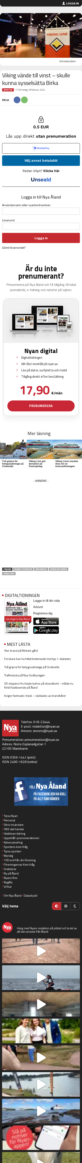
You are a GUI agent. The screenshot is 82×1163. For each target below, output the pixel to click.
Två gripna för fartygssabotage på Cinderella (13, 463)
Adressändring (13, 842)
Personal (9, 820)
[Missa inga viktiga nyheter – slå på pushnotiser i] (41, 1137)
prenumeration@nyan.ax (42, 739)
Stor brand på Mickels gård (21, 650)
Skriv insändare (14, 824)
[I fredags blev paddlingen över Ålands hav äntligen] (41, 977)
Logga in (72, 3)
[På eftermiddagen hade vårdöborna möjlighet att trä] (41, 1031)
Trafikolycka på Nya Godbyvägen (24, 675)
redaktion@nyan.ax (46, 726)
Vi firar (8, 886)
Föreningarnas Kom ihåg (19, 864)
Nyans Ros (10, 878)
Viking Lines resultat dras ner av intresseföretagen (66, 463)
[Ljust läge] (65, 906)
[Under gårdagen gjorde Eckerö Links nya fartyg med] (41, 1111)
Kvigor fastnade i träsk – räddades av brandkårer (35, 695)
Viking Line (9, 573)
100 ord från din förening (20, 860)
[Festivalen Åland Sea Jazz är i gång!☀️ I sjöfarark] (41, 1004)
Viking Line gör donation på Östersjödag (37, 463)
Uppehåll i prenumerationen (21, 838)
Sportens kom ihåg (16, 847)
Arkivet (38, 607)
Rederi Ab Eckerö (58, 569)
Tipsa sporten (12, 851)
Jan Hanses (41, 569)
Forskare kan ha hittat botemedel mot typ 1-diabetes (37, 659)
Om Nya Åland (12, 895)
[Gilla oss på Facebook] (41, 791)
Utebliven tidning (14, 833)
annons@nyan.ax (45, 730)
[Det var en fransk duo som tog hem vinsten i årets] (41, 1084)
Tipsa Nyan (11, 816)
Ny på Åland (11, 873)
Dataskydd (30, 895)
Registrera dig (42, 613)
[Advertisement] (41, 525)
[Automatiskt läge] (56, 906)
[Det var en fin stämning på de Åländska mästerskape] (41, 951)
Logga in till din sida (46, 600)
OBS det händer (14, 829)
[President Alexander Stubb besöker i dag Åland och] (41, 1057)
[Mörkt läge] (75, 906)
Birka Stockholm (23, 569)
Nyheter (8, 90)
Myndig (8, 855)
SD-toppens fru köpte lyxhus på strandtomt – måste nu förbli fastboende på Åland (38, 685)
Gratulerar (10, 869)
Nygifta (8, 882)
